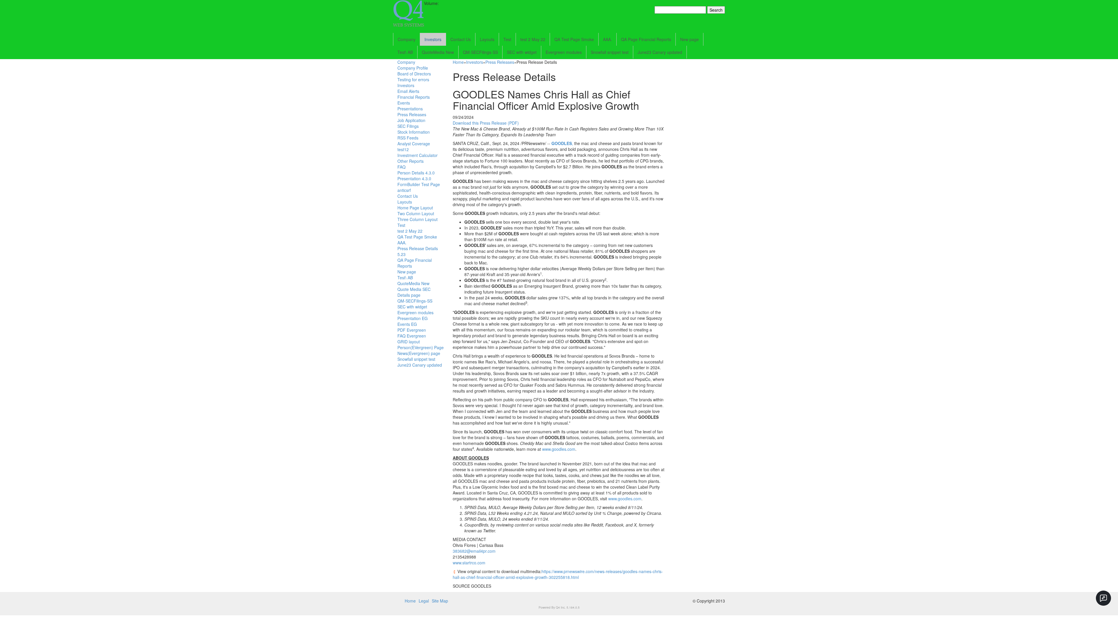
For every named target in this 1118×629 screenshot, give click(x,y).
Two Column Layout (415, 213)
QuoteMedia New (438, 52)
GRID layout (408, 341)
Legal (424, 601)
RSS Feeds (407, 138)
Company (406, 39)
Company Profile (412, 68)
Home (458, 62)
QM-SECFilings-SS (480, 52)
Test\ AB (405, 52)
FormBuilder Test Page (418, 184)
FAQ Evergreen (411, 336)
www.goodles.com (558, 449)
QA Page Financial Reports (646, 39)
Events (403, 103)
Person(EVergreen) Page (420, 347)
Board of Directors (414, 74)
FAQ (401, 167)
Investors (432, 39)
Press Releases (411, 114)
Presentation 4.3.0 (414, 178)
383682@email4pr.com (474, 551)
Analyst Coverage (413, 143)
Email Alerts (408, 91)
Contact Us (460, 39)
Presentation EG (412, 318)
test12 (403, 149)
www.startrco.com (469, 563)
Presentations (410, 109)
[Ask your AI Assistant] (1103, 598)
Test (507, 39)
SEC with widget (522, 52)
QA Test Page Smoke (574, 39)
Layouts (487, 39)
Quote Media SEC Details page (414, 292)
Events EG (407, 324)
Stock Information (413, 132)
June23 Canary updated (660, 52)
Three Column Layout (417, 219)
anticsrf (404, 190)
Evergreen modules (564, 52)
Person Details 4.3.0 (416, 173)
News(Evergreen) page (418, 353)
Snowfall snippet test (610, 52)
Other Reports (410, 161)
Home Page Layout (415, 208)
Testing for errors (413, 79)
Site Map (440, 601)
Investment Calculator (417, 155)
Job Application (411, 120)
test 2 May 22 (532, 39)
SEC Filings (408, 126)
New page (689, 39)
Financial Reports (413, 97)
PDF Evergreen (411, 330)
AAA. (607, 39)
